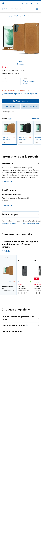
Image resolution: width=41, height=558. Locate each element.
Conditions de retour (9, 223)
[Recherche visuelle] (37, 9)
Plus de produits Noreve (29, 81)
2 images (20, 64)
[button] (20, 90)
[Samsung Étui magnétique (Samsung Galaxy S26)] (24, 275)
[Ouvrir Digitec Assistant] (32, 3)
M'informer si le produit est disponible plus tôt (20, 94)
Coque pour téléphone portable (16, 16)
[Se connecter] (27, 3)
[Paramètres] (21, 3)
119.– (5, 67)
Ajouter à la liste (31, 106)
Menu (6, 9)
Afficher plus (8, 181)
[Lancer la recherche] (12, 9)
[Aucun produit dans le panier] (37, 3)
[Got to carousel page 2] (20, 61)
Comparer (12, 106)
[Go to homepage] (3, 3)
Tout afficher (34, 119)
